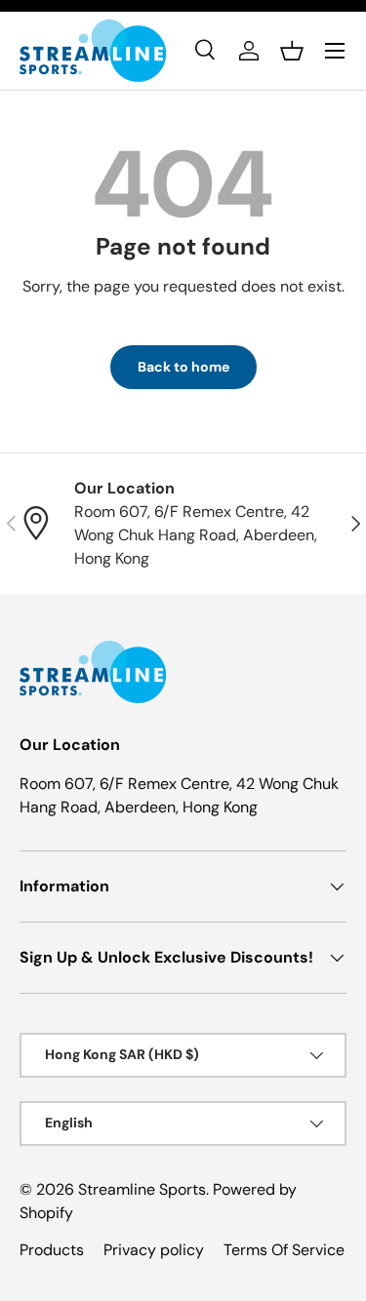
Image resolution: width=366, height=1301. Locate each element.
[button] (291, 50)
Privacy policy (153, 1250)
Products (52, 1250)
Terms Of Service (284, 1250)
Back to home (183, 366)
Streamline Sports (142, 1189)
